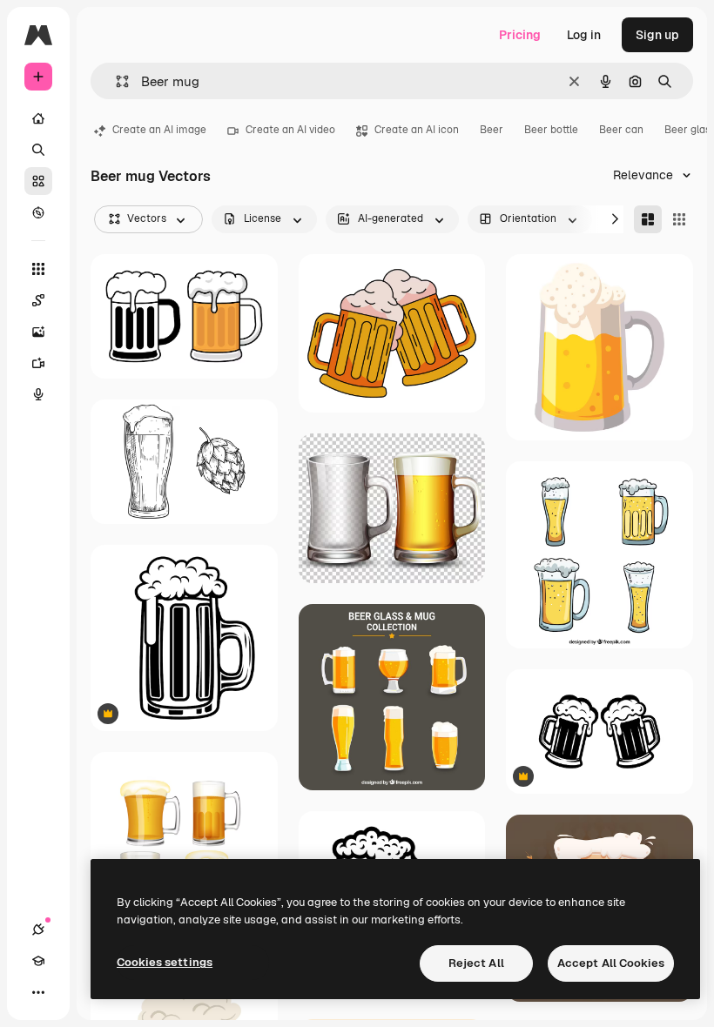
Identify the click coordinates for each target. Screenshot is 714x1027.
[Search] (38, 150)
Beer (491, 130)
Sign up (657, 35)
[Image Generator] (38, 332)
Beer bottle (551, 130)
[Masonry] (648, 219)
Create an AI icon (416, 130)
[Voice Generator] (38, 394)
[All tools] (38, 269)
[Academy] (38, 961)
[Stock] (38, 181)
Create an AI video (290, 130)
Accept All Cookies (610, 963)
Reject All (476, 963)
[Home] (38, 118)
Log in (584, 35)
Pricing (520, 35)
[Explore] (38, 212)
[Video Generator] (38, 363)
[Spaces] (38, 300)
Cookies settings (164, 962)
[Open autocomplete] (115, 81)
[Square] (679, 219)
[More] (38, 992)
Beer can (621, 130)
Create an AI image (159, 130)
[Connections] (38, 929)
